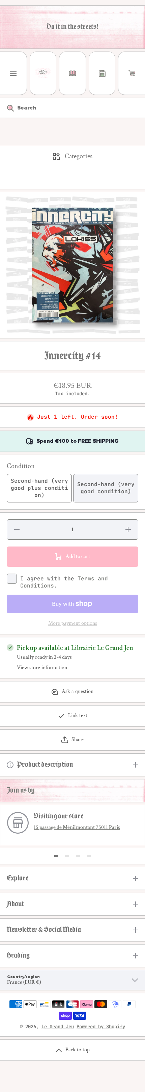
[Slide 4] (89, 856)
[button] (131, 73)
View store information (42, 667)
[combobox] (72, 108)
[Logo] (43, 73)
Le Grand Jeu (57, 1027)
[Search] (7, 108)
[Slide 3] (78, 856)
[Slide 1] (56, 856)
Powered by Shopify (101, 1027)
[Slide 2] (67, 856)
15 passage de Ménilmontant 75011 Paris (77, 827)
